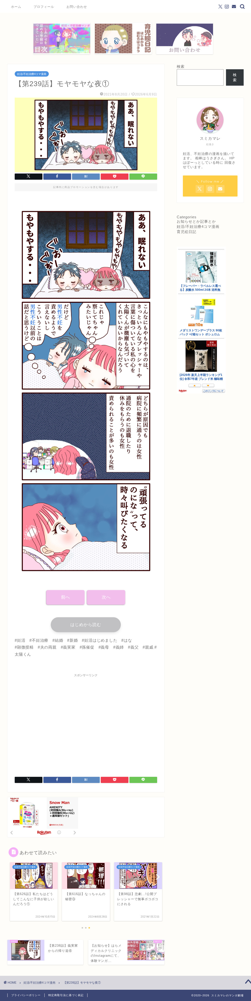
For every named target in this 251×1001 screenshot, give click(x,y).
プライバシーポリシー (26, 995)
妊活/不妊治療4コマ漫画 (31, 73)
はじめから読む (85, 624)
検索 (181, 66)
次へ (106, 597)
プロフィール (44, 7)
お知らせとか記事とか (196, 221)
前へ (65, 597)
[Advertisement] (86, 722)
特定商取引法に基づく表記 (66, 995)
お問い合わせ (76, 7)
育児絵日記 (186, 232)
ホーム (16, 7)
